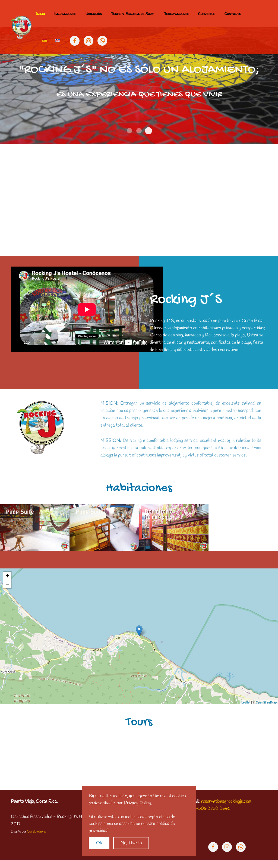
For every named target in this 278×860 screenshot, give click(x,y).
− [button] (7, 584)
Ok (99, 843)
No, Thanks (131, 843)
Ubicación (94, 13)
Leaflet (245, 702)
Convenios (206, 13)
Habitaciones (65, 13)
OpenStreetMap (266, 702)
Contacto (233, 13)
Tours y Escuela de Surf (132, 13)
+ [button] (7, 575)
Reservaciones (176, 13)
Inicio (40, 13)
